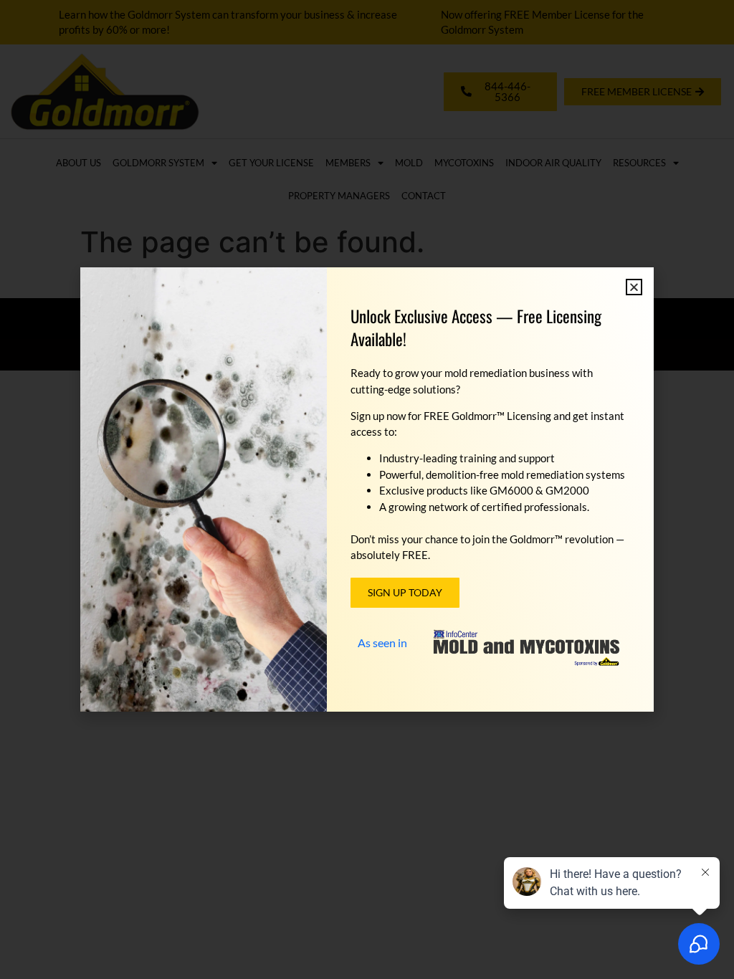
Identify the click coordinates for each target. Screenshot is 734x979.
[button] (634, 287)
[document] (367, 489)
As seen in (382, 642)
